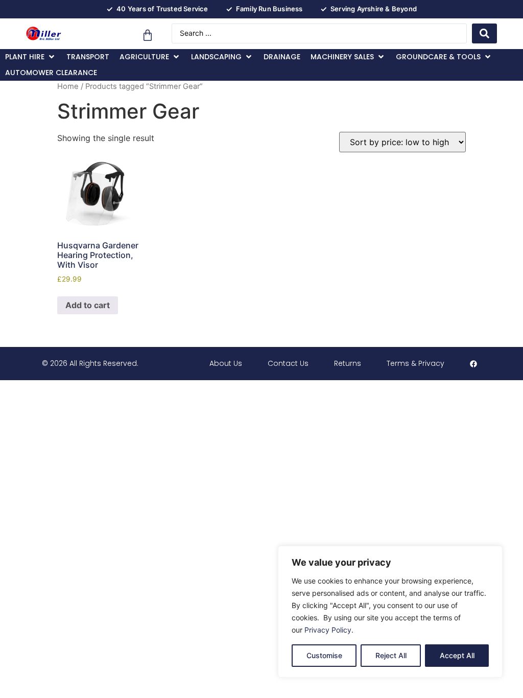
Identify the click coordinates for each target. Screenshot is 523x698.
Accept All (457, 655)
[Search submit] (484, 33)
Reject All (391, 655)
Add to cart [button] (87, 305)
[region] (390, 612)
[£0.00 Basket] (147, 35)
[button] (30, 57)
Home (68, 86)
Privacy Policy (327, 629)
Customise (324, 655)
